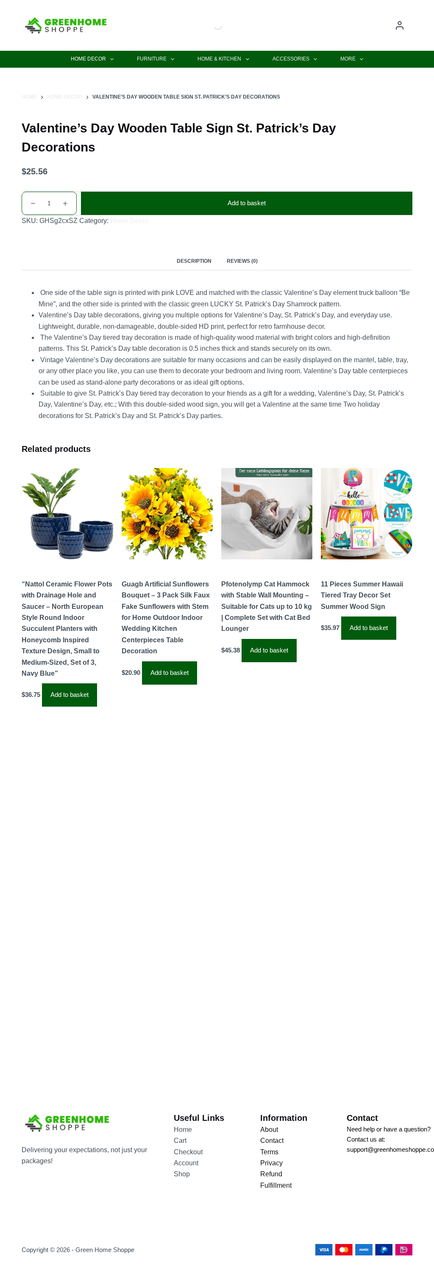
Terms (269, 1152)
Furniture (152, 59)
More (348, 59)
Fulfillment (276, 1185)
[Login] (399, 25)
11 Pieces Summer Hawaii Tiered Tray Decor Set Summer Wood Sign (362, 595)
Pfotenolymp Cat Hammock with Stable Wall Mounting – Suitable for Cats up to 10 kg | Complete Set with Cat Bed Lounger (266, 607)
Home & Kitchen (219, 59)
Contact (272, 1140)
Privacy (271, 1163)
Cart (180, 1140)
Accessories (291, 59)
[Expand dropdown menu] (112, 59)
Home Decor (88, 59)
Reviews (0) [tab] (242, 261)
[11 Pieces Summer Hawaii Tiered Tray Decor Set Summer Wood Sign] (366, 513)
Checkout (188, 1152)
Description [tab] (194, 261)
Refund (271, 1174)
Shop (182, 1174)
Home (183, 1129)
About (269, 1129)
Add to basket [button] (69, 694)
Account (186, 1163)
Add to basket (247, 202)
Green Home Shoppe (104, 1249)
